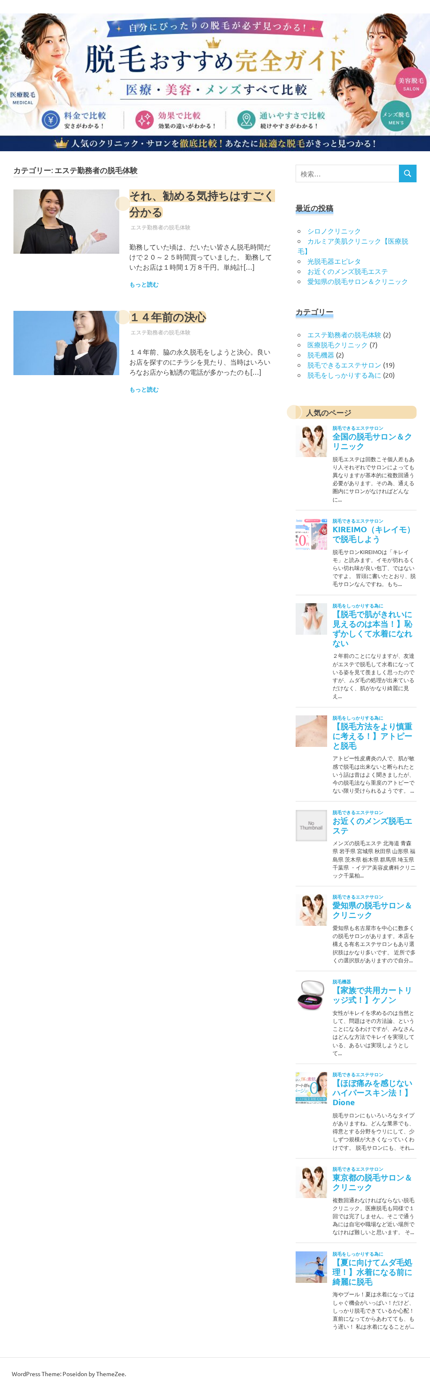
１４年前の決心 (167, 317)
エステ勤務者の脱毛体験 (161, 227)
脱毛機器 (320, 354)
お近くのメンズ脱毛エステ (347, 271)
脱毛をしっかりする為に (344, 374)
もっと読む (144, 284)
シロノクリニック (334, 230)
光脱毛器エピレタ (334, 261)
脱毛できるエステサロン (344, 364)
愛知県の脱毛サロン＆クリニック (357, 281)
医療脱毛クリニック (337, 344)
